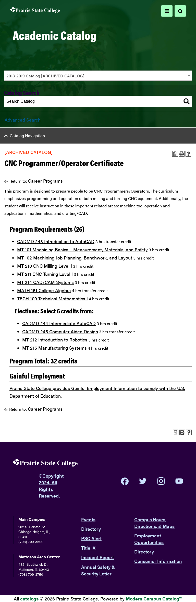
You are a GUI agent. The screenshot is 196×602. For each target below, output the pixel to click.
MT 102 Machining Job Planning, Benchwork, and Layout (74, 257)
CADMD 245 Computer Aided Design (60, 331)
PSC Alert (91, 538)
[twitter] (143, 481)
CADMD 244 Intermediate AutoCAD (59, 323)
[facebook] (125, 481)
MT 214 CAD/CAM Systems (45, 282)
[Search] (186, 101)
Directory (91, 529)
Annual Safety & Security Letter (98, 570)
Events (88, 519)
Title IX (88, 548)
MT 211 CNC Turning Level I (45, 274)
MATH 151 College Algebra (44, 290)
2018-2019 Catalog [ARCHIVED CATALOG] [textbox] (45, 76)
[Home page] (35, 11)
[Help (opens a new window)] (188, 154)
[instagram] (161, 481)
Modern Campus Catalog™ (153, 598)
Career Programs (45, 181)
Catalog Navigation (27, 135)
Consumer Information (158, 561)
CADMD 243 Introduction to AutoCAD (55, 241)
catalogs (29, 598)
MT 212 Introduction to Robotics (54, 339)
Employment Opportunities (149, 538)
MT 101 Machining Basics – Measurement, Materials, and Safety (82, 249)
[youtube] (179, 481)
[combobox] (98, 75)
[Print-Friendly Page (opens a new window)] (182, 154)
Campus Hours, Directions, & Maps (154, 522)
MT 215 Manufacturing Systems (54, 348)
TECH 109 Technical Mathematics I (52, 298)
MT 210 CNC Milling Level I (44, 266)
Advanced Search (23, 119)
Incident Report (97, 557)
